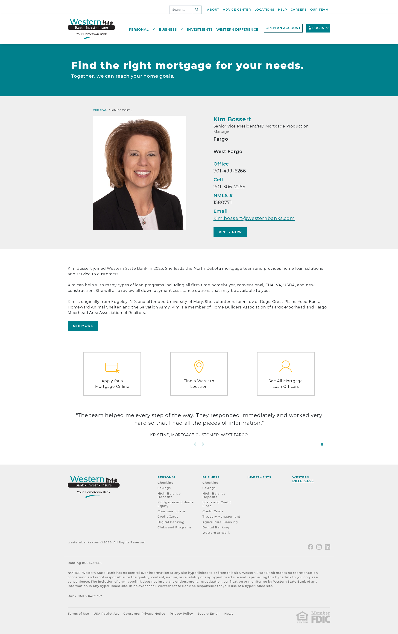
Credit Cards (168, 516)
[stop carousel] (322, 444)
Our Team (319, 9)
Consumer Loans (171, 511)
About (213, 9)
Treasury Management (221, 516)
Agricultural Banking (220, 522)
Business (168, 29)
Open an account (283, 28)
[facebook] (310, 546)
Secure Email (208, 613)
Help (282, 9)
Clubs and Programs (174, 527)
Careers (299, 9)
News (228, 613)
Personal (139, 29)
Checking (165, 482)
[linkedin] (327, 546)
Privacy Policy (181, 613)
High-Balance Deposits (169, 495)
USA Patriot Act (106, 613)
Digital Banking (171, 522)
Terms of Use (78, 613)
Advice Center (237, 9)
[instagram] (319, 546)
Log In (318, 28)
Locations (264, 9)
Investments (200, 29)
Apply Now (230, 232)
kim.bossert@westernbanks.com (254, 218)
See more (83, 326)
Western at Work (216, 532)
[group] (199, 426)
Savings (164, 488)
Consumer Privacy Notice (144, 613)
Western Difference (237, 29)
